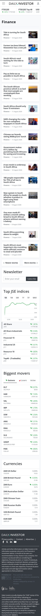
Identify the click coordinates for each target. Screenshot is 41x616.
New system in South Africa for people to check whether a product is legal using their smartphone (15, 197)
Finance (6, 38)
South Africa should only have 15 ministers (15, 107)
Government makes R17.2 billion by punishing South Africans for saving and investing (15, 150)
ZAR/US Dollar (10, 471)
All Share (8, 324)
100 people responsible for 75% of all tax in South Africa (14, 179)
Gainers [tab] (11, 380)
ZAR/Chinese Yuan (12, 498)
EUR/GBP (8, 519)
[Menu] (3, 3)
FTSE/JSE (5, 9)
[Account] (38, 3)
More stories (30, 263)
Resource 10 (9, 351)
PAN (5, 449)
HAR (5, 394)
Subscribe (31, 279)
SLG (5, 435)
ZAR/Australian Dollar (14, 491)
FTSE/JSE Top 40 (25, 9)
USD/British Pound (12, 512)
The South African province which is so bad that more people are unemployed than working (15, 91)
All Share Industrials (13, 331)
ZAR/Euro (8, 484)
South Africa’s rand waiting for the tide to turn (13, 60)
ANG (6, 421)
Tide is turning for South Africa (15, 33)
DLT (5, 387)
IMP (5, 408)
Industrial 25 (9, 344)
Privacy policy (7, 539)
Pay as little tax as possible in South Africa (14, 74)
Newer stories (11, 263)
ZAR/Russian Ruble (12, 505)
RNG (6, 428)
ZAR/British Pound (12, 478)
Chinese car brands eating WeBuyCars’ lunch (15, 135)
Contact (19, 539)
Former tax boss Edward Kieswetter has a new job (15, 46)
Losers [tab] (24, 380)
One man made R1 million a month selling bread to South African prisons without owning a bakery (14, 217)
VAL (5, 401)
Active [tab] (33, 380)
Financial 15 (9, 338)
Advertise (30, 539)
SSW (5, 414)
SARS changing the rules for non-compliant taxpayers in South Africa (15, 121)
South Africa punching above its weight (14, 233)
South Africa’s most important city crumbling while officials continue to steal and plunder (15, 248)
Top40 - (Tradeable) (12, 358)
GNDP (6, 442)
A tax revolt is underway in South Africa (15, 166)
